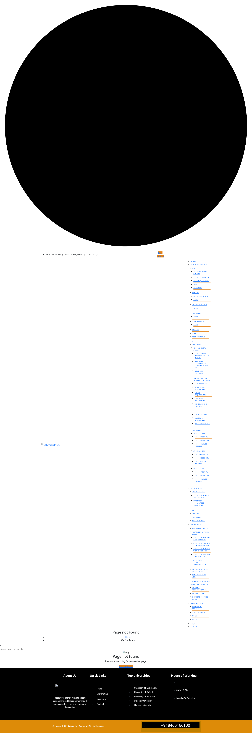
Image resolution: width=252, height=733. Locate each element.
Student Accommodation (199, 589)
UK (193, 510)
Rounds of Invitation (199, 372)
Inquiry (160, 256)
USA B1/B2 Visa (198, 492)
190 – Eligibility (202, 458)
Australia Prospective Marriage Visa (199, 562)
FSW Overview (201, 384)
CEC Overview (201, 414)
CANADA (195, 514)
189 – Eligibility (202, 440)
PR (192, 341)
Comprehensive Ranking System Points (202, 355)
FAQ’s (195, 284)
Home (193, 261)
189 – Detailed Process (201, 445)
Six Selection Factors (201, 405)
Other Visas (196, 525)
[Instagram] (183, 708)
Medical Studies (198, 603)
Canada (195, 293)
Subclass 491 (199, 469)
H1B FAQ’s (197, 288)
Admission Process (197, 608)
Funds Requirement (200, 394)
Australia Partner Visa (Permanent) (201, 544)
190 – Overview (201, 454)
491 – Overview (201, 472)
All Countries (198, 521)
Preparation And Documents (201, 496)
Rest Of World (198, 337)
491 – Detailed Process (201, 480)
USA (193, 268)
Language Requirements (201, 399)
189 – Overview (201, 437)
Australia (196, 313)
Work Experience (202, 424)
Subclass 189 (199, 433)
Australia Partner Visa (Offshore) (201, 550)
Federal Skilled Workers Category (201, 379)
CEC (194, 411)
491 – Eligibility (202, 475)
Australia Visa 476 (200, 528)
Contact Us (196, 627)
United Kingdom (199, 305)
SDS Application (200, 296)
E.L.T (160, 252)
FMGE (194, 616)
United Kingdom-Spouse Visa (200, 570)
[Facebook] (175, 708)
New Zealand (198, 321)
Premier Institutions (200, 581)
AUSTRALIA (196, 517)
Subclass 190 (199, 451)
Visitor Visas (197, 488)
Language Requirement (200, 419)
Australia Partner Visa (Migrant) (201, 555)
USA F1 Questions (201, 281)
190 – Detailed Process (201, 462)
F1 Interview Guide (201, 277)
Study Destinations (199, 264)
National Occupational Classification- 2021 (202, 364)
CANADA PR (196, 345)
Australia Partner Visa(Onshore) (201, 539)
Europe (195, 333)
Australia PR (198, 430)
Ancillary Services (199, 584)
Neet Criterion (199, 612)
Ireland (195, 330)
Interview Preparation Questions (199, 503)
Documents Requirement (200, 388)
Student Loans (199, 593)
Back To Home (126, 666)
